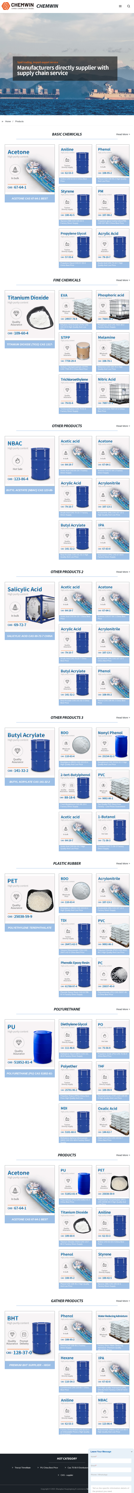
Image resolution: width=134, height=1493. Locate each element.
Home (8, 121)
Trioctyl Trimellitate (23, 1468)
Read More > (123, 134)
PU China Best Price (49, 1468)
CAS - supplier (67, 1475)
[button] (120, 6)
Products (19, 121)
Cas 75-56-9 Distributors (78, 1468)
